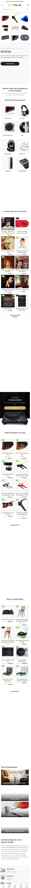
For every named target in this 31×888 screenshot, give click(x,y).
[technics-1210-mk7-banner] (15, 418)
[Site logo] (15, 5)
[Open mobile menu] (1, 5)
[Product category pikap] (8, 129)
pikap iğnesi (18, 853)
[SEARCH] (27, 9)
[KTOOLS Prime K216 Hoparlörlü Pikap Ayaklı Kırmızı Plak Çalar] (8, 632)
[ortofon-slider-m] (15, 28)
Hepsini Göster (15, 525)
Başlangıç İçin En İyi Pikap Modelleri (15, 831)
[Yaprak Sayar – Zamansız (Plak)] (22, 281)
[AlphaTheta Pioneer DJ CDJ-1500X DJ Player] (22, 300)
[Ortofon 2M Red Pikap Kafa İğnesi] (8, 445)
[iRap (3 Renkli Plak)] (8, 300)
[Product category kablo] (22, 147)
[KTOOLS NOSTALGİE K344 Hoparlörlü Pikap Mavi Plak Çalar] (22, 671)
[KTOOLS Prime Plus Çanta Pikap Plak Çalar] (8, 671)
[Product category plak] (22, 129)
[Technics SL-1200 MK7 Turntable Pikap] (22, 652)
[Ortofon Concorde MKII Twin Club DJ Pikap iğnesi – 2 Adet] (22, 466)
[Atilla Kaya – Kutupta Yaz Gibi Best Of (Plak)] (22, 262)
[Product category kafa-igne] (8, 111)
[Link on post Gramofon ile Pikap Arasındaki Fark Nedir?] (15, 777)
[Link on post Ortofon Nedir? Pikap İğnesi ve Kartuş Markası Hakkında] (15, 793)
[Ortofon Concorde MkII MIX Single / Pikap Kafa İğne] (22, 505)
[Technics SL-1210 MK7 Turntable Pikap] (8, 652)
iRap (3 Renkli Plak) (8, 308)
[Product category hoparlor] (8, 164)
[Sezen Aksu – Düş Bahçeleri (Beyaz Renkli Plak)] (22, 243)
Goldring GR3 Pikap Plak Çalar (8, 619)
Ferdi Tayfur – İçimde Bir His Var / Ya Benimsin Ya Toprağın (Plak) (8, 233)
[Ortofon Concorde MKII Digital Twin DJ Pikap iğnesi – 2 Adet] (22, 485)
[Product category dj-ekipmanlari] (22, 164)
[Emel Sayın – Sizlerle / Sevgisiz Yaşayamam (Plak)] (8, 281)
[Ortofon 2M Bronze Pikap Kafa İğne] (22, 445)
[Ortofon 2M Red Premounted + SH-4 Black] (8, 505)
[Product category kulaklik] (22, 111)
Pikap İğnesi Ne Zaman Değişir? (15, 815)
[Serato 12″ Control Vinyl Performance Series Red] (22, 223)
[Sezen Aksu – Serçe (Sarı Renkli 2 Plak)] (8, 243)
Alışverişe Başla (10, 63)
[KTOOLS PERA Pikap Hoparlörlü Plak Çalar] (22, 632)
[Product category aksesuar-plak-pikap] (8, 147)
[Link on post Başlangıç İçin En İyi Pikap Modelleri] (15, 825)
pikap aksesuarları (12, 855)
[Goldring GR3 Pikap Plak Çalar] (8, 611)
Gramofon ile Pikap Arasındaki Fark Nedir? (15, 783)
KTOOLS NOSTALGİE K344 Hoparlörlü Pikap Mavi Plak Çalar (22, 681)
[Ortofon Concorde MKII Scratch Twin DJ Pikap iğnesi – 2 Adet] (8, 485)
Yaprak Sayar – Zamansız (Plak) (22, 289)
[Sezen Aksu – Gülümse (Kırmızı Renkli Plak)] (8, 262)
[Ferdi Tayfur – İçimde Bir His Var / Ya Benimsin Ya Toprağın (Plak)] (8, 223)
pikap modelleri (15, 851)
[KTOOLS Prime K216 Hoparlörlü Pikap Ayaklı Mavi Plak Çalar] (22, 611)
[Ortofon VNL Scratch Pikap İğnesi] (8, 466)
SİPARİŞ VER (15, 408)
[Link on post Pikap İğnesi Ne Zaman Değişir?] (15, 809)
